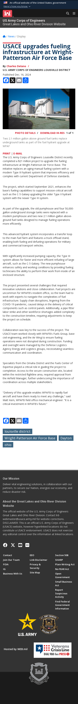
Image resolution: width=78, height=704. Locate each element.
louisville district (17, 431)
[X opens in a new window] (13, 545)
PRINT (7, 153)
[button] (17, 6)
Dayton (66, 438)
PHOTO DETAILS (25, 133)
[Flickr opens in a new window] (27, 545)
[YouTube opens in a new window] (20, 545)
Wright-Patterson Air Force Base (30, 438)
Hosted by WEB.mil (16, 649)
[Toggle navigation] (72, 13)
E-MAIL (17, 153)
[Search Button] (66, 13)
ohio (8, 445)
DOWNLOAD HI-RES (52, 133)
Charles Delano (16, 66)
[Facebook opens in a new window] (5, 545)
